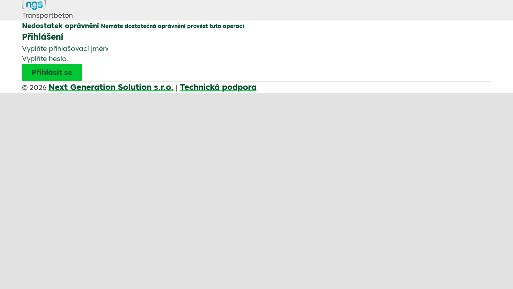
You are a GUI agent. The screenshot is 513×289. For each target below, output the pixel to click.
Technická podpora (218, 87)
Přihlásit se (52, 72)
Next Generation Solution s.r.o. (111, 87)
